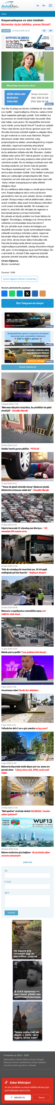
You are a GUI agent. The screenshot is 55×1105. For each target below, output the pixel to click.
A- (44, 31)
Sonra (41, 1097)
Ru (43, 5)
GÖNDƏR (11, 913)
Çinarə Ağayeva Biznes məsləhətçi (19, 279)
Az (38, 5)
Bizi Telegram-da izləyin (30, 303)
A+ (51, 31)
